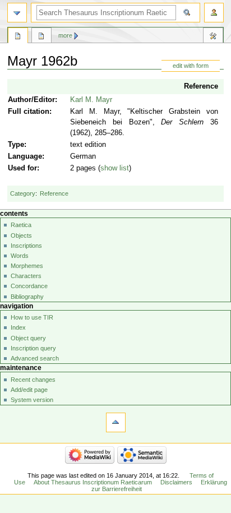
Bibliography (27, 296)
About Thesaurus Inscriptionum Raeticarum (93, 482)
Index (18, 327)
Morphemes (27, 265)
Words (20, 255)
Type (16, 145)
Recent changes (33, 379)
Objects (21, 235)
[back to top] (116, 422)
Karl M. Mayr (91, 100)
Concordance (29, 286)
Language (25, 156)
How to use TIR (32, 317)
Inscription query (33, 348)
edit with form (191, 65)
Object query (28, 338)
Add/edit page (29, 389)
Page (17, 37)
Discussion (41, 37)
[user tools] (214, 12)
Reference (201, 86)
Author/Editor (31, 100)
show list (114, 168)
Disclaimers (176, 482)
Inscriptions (26, 245)
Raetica (21, 224)
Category (22, 193)
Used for (22, 168)
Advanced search (35, 358)
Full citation (28, 111)
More (65, 35)
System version (32, 399)
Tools (213, 37)
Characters (26, 275)
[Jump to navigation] (17, 12)
